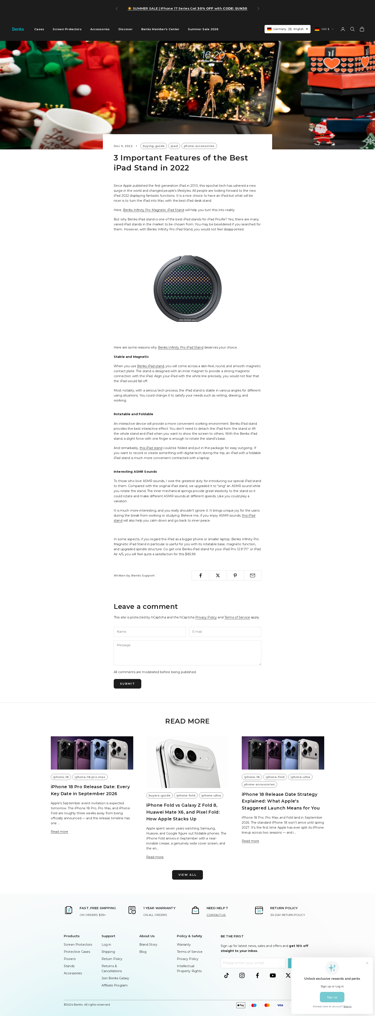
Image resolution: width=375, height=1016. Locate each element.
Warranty (184, 945)
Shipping (108, 952)
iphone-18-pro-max (90, 777)
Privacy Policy (206, 617)
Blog (143, 952)
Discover (125, 29)
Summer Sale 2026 (203, 29)
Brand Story (148, 945)
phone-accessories (199, 146)
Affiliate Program (115, 985)
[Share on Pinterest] (235, 575)
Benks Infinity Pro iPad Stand (180, 347)
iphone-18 (61, 777)
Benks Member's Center (160, 29)
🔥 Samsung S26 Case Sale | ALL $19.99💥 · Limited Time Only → (188, 8)
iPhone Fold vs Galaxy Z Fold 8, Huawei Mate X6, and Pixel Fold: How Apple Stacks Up (183, 812)
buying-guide (153, 146)
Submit (127, 683)
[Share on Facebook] (200, 575)
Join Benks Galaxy (115, 978)
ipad (174, 146)
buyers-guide (159, 795)
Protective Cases (77, 952)
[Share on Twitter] (217, 575)
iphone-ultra (211, 795)
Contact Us (216, 915)
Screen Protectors (67, 29)
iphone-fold (185, 795)
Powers (70, 959)
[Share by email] (252, 575)
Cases (39, 29)
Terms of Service (237, 617)
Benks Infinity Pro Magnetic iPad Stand (153, 210)
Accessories (100, 29)
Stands (69, 966)
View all (187, 874)
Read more (59, 832)
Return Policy (112, 959)
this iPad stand (151, 448)
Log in (106, 945)
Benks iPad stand (150, 366)
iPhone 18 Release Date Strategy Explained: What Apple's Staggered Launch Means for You (281, 801)
